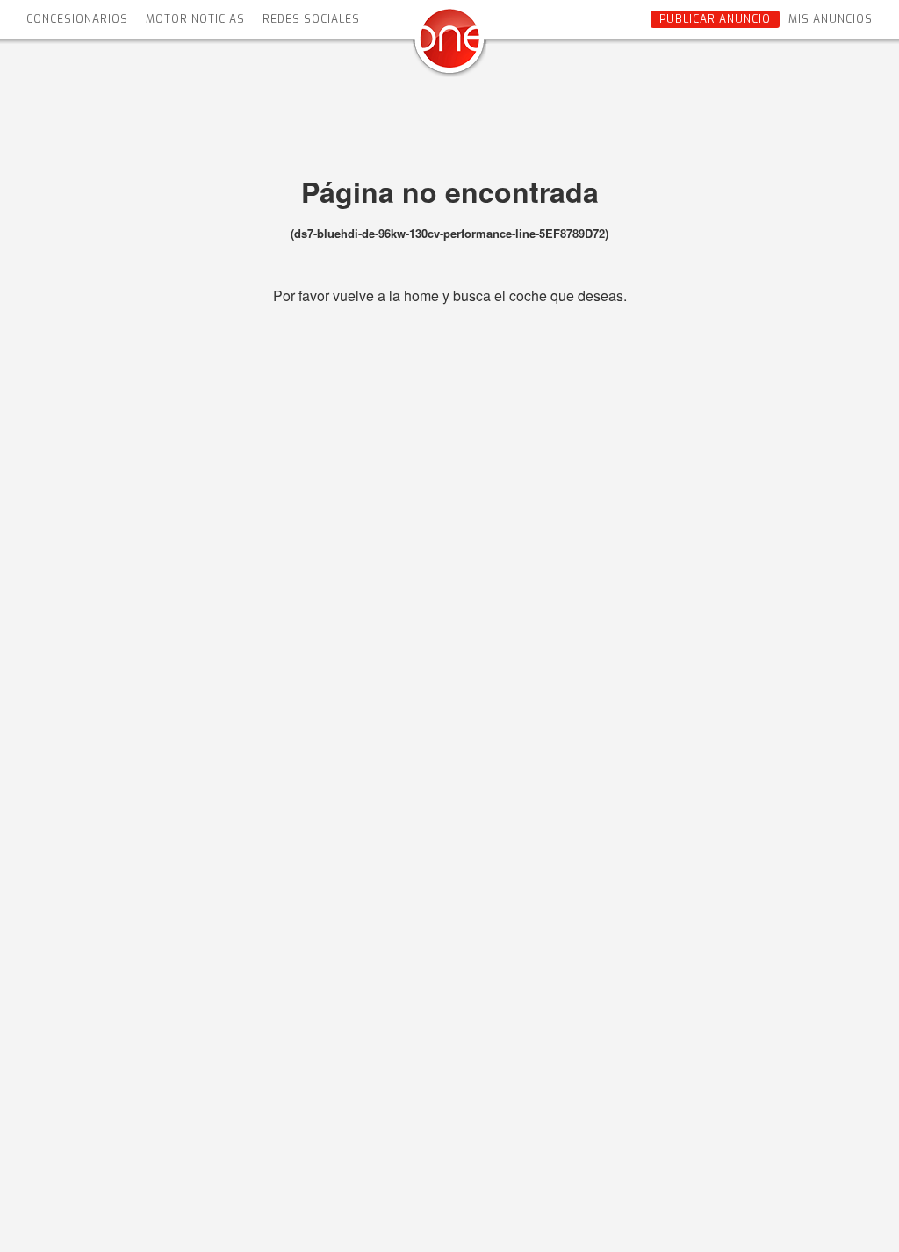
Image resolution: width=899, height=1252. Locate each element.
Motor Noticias (195, 19)
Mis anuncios (830, 19)
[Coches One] (449, 45)
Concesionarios (77, 19)
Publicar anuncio (715, 19)
